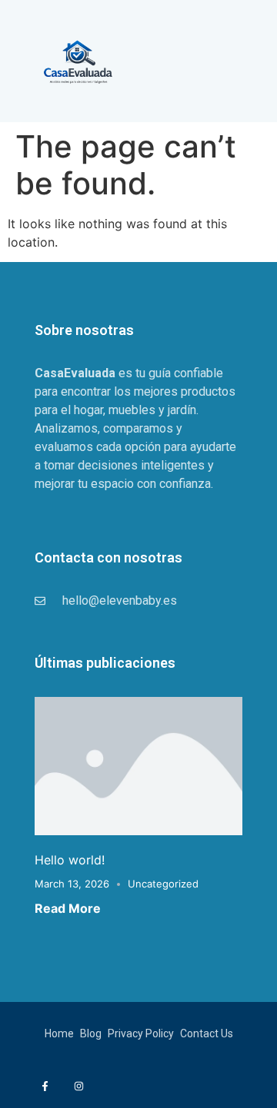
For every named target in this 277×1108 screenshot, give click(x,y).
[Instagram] (78, 1086)
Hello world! (70, 859)
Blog (91, 1033)
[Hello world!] (138, 764)
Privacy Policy (141, 1033)
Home (59, 1033)
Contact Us (206, 1033)
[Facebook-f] (44, 1086)
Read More (68, 908)
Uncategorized (163, 883)
